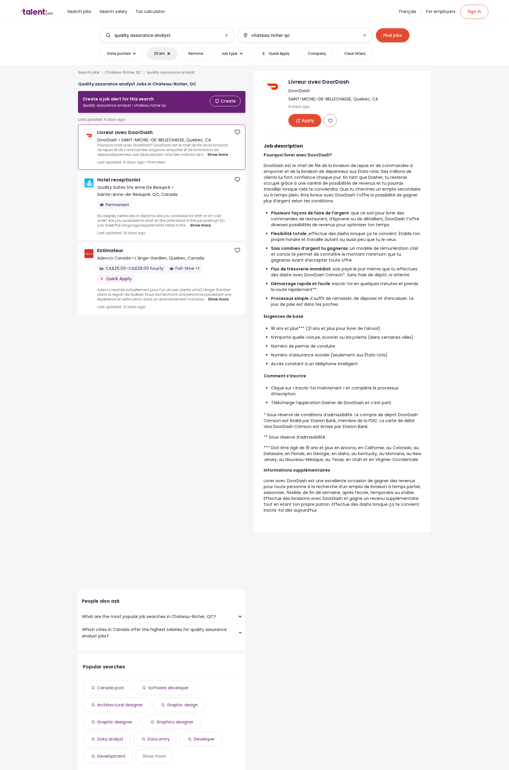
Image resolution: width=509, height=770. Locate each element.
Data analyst (110, 739)
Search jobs (89, 72)
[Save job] (237, 132)
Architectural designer (120, 705)
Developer (204, 739)
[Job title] (162, 35)
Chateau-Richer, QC (123, 72)
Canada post (110, 688)
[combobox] (166, 35)
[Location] (300, 35)
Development (111, 756)
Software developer (168, 688)
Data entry (159, 739)
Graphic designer (114, 722)
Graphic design (182, 705)
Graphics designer (175, 722)
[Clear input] (226, 35)
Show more (217, 154)
